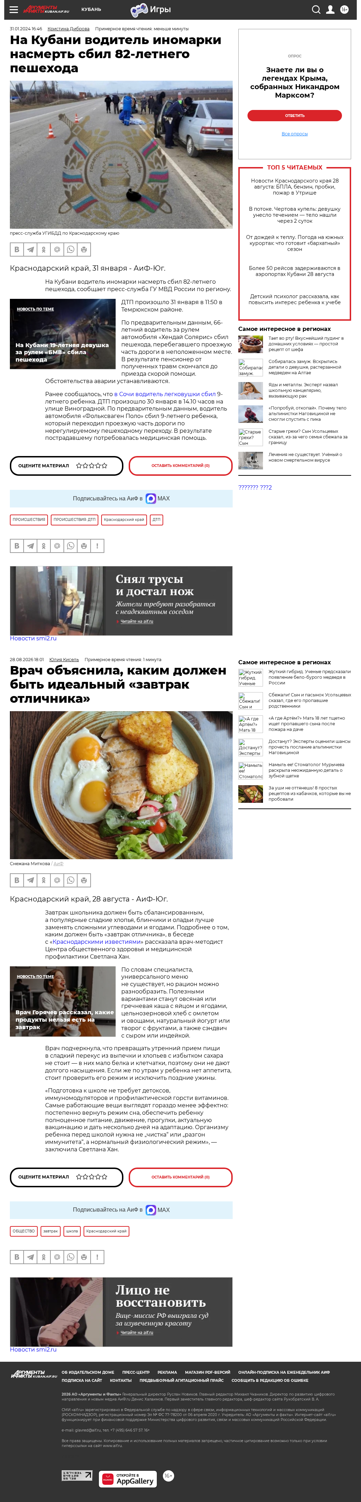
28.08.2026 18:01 (27, 659)
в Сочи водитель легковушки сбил (165, 394)
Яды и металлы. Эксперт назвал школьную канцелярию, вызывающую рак (303, 390)
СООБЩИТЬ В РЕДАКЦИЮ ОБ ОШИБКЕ (270, 1380)
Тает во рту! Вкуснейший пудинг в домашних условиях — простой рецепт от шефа (306, 344)
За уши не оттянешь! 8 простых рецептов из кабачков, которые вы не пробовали (310, 793)
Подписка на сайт (82, 1380)
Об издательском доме (88, 1372)
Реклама (167, 1372)
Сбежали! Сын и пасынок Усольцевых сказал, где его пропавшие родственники (310, 700)
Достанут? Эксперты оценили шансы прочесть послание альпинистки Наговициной (309, 747)
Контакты (120, 1380)
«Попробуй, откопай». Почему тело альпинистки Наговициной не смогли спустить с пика (308, 413)
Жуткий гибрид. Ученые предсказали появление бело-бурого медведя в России (310, 677)
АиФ (58, 863)
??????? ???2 (255, 487)
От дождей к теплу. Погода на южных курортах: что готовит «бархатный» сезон (294, 243)
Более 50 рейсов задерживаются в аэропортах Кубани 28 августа (295, 271)
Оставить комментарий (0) (181, 465)
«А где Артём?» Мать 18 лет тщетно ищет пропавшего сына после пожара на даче (307, 723)
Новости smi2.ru (33, 638)
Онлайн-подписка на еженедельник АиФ (284, 1372)
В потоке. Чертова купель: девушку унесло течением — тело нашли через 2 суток (295, 215)
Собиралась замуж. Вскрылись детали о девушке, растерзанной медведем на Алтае (305, 367)
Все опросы (295, 134)
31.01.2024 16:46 (26, 28)
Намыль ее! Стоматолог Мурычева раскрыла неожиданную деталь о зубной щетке (306, 770)
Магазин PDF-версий (207, 1372)
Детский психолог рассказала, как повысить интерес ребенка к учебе (295, 300)
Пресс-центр (135, 1372)
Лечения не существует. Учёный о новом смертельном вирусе (305, 457)
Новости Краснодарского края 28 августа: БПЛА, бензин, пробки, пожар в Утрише (295, 187)
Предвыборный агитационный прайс (182, 1380)
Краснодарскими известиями (97, 941)
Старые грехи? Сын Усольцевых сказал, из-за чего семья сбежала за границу (308, 437)
